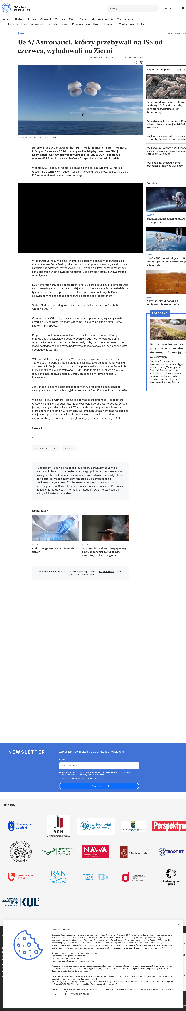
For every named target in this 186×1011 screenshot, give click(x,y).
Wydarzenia (126, 24)
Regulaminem (106, 571)
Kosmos (7, 19)
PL (183, 8)
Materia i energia (103, 19)
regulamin (76, 772)
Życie (72, 19)
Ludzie (141, 24)
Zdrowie (60, 19)
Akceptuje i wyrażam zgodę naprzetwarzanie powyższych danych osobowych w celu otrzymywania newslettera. (97, 773)
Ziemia (84, 19)
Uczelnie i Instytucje (14, 24)
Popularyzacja (81, 24)
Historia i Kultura (26, 19)
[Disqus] (80, 624)
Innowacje (36, 24)
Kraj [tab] (179, 69)
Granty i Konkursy (104, 24)
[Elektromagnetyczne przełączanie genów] (55, 536)
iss (55, 448)
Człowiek (46, 19)
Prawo (65, 24)
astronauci (41, 448)
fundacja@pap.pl (135, 981)
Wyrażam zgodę (80, 993)
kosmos (69, 448)
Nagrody (51, 24)
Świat (22, 33)
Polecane (159, 313)
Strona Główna (175, 33)
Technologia (125, 19)
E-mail (62, 759)
